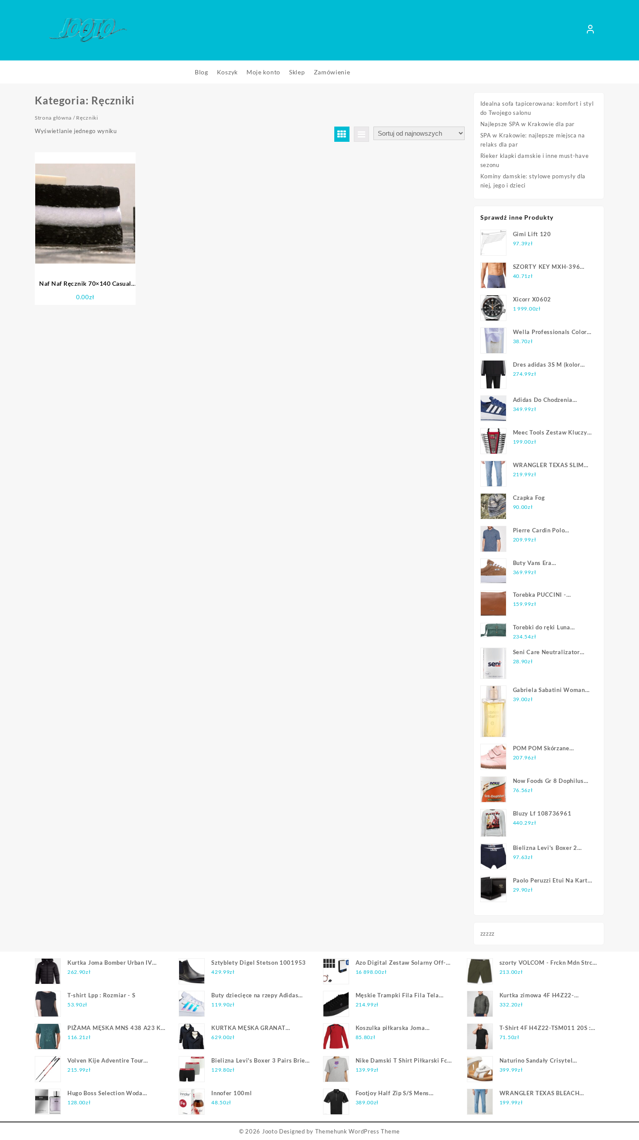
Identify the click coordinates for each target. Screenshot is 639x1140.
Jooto (270, 1131)
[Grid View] (341, 134)
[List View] (361, 134)
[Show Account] (590, 30)
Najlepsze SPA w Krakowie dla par (527, 123)
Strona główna (53, 117)
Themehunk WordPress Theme (357, 1131)
